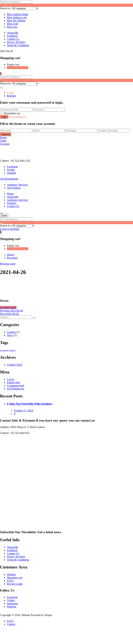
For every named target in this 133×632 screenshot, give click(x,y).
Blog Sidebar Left (16, 17)
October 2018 (14, 364)
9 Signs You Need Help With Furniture (29, 403)
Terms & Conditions (18, 45)
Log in (10, 379)
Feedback (12, 35)
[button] (0, 73)
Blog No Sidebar (16, 20)
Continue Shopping (17, 67)
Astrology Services (17, 184)
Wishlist (11, 574)
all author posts (8, 307)
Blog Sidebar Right (17, 14)
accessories (4, 350)
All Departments (9, 178)
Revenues (12, 257)
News (10, 335)
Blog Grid (12, 23)
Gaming (11, 332)
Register (11, 95)
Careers (11, 624)
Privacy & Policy (16, 42)
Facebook (12, 597)
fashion (12, 350)
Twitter (11, 600)
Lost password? (17, 116)
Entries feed (13, 382)
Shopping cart (14, 577)
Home (10, 193)
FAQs (10, 580)
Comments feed (15, 385)
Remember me (12, 113)
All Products (14, 187)
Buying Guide (15, 583)
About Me (12, 32)
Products (11, 203)
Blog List (12, 26)
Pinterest (11, 606)
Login (10, 92)
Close (4, 215)
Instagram (12, 603)
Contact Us (13, 39)
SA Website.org (15, 388)
